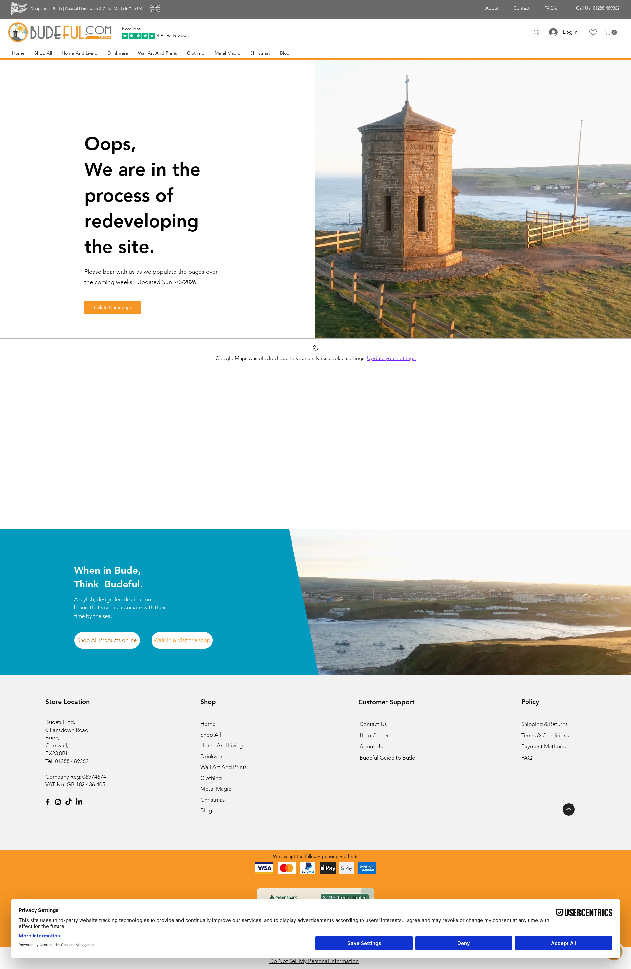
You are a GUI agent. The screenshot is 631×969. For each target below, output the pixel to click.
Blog (206, 810)
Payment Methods (544, 746)
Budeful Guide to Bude (387, 757)
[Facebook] (47, 802)
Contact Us (373, 724)
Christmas (212, 799)
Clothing (211, 778)
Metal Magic (215, 788)
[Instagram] (58, 802)
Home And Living (221, 745)
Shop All (210, 734)
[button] (611, 32)
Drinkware (212, 756)
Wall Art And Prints (223, 767)
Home (207, 723)
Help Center (374, 735)
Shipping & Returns (544, 724)
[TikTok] (68, 802)
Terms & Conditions (545, 735)
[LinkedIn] (79, 802)
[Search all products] (536, 32)
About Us (371, 746)
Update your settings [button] (391, 358)
